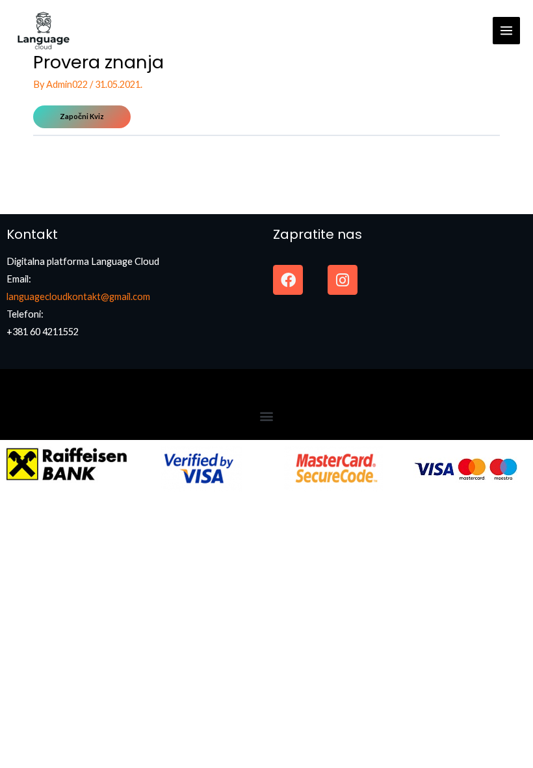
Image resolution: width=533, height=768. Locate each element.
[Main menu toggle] (506, 30)
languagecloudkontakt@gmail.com (78, 296)
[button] (267, 416)
